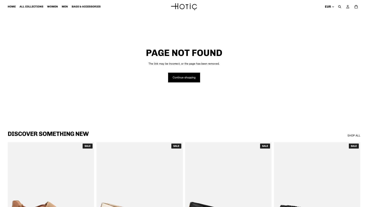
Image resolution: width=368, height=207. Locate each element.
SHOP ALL (353, 135)
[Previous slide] (13, 196)
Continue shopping (184, 77)
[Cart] (356, 6)
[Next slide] (88, 196)
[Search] (339, 6)
